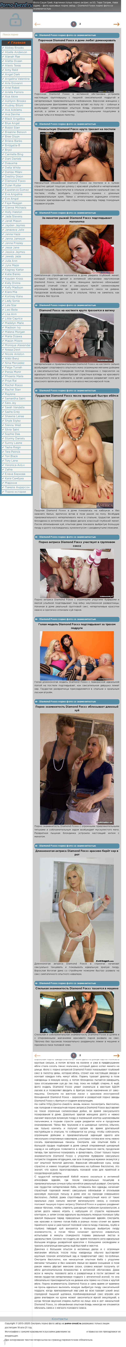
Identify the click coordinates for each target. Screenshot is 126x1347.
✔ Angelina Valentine (16, 79)
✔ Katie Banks (11, 274)
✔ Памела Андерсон (16, 487)
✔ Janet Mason (11, 221)
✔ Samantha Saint (13, 398)
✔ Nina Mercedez (13, 363)
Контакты (60, 1319)
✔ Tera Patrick (11, 452)
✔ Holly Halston (12, 212)
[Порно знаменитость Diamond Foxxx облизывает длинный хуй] (76, 769)
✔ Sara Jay (9, 403)
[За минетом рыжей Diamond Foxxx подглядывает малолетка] (76, 249)
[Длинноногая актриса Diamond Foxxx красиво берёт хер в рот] (76, 910)
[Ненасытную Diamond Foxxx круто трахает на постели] (76, 156)
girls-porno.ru (78, 1332)
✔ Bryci (7, 150)
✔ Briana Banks (12, 141)
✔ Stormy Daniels (13, 438)
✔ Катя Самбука (13, 478)
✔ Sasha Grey (11, 412)
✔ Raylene (8, 394)
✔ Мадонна (9, 483)
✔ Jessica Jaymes (13, 252)
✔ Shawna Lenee (13, 416)
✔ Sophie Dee (11, 434)
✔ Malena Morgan (13, 332)
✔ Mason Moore (12, 341)
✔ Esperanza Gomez (15, 190)
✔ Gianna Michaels (14, 208)
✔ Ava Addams (12, 110)
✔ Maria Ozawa (12, 336)
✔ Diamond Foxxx (14, 181)
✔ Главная (16, 42)
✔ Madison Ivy (11, 327)
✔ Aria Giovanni (12, 83)
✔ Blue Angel (11, 123)
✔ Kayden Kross (12, 279)
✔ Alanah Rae (11, 57)
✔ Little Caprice (12, 319)
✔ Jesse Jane (10, 248)
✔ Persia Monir (11, 372)
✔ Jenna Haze (11, 234)
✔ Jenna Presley (12, 243)
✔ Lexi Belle (10, 310)
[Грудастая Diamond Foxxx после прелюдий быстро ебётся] (76, 454)
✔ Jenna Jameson (13, 239)
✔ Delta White (11, 168)
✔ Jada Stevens (12, 216)
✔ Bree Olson (11, 137)
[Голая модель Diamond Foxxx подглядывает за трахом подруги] (76, 655)
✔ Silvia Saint (10, 430)
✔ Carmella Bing (12, 154)
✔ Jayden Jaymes (13, 225)
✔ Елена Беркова (13, 474)
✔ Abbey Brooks (13, 48)
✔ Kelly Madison (12, 287)
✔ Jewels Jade (11, 256)
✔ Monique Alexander (16, 345)
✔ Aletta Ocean (12, 61)
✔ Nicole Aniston (13, 354)
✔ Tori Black (10, 456)
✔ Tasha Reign (11, 447)
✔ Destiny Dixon (12, 176)
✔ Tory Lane (10, 461)
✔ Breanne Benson (14, 132)
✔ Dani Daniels (11, 159)
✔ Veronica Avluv (13, 465)
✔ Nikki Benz (10, 359)
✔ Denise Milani (12, 172)
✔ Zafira (7, 470)
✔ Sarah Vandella (13, 407)
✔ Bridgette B (11, 145)
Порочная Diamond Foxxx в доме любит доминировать (77, 40)
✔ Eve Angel (10, 199)
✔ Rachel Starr (11, 390)
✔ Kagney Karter (13, 270)
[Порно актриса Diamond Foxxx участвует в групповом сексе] (76, 573)
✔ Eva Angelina (12, 194)
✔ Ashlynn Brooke (14, 101)
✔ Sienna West (11, 425)
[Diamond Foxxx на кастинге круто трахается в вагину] (76, 338)
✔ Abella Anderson (14, 52)
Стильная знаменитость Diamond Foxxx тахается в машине (76, 988)
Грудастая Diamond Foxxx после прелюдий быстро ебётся (77, 396)
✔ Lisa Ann (9, 314)
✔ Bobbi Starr (11, 128)
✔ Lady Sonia (11, 301)
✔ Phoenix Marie (12, 376)
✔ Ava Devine (11, 114)
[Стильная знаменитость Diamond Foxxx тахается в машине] (76, 1012)
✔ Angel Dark (11, 74)
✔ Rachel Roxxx (12, 385)
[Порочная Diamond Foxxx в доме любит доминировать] (76, 67)
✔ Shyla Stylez (11, 421)
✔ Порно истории (14, 492)
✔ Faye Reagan (12, 203)
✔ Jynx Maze (10, 265)
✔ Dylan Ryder (11, 185)
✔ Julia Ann (9, 261)
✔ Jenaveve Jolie (13, 230)
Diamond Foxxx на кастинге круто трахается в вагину (77, 310)
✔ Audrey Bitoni (12, 105)
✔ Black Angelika (13, 119)
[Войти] (15, 19)
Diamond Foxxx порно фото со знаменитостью (67, 35)
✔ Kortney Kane (12, 296)
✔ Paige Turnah (12, 367)
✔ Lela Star (9, 305)
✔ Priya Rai (9, 381)
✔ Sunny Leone (12, 443)
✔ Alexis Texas (11, 65)
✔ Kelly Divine (11, 283)
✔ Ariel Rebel (10, 88)
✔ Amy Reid (10, 70)
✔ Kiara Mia (9, 292)
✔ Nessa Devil (11, 350)
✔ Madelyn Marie (13, 323)
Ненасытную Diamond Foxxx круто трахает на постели (77, 129)
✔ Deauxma (9, 163)
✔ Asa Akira (10, 97)
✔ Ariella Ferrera (12, 92)
